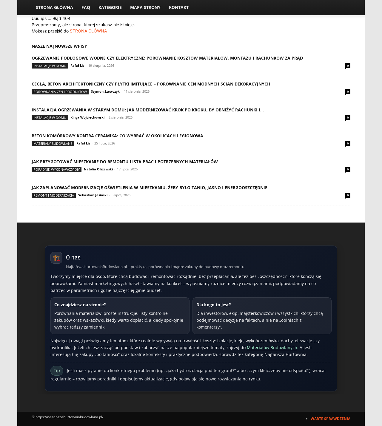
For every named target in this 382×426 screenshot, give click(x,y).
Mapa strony (145, 7)
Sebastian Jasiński (92, 195)
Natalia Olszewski (98, 169)
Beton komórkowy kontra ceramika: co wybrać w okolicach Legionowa (117, 136)
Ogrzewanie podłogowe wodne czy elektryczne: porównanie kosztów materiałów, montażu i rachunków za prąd (167, 58)
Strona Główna (54, 7)
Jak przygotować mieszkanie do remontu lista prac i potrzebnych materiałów (125, 161)
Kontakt (179, 7)
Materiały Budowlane (52, 143)
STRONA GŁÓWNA (88, 30)
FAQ (85, 7)
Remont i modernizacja (53, 195)
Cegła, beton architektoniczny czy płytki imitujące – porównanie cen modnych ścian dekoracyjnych (151, 84)
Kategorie (110, 7)
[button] (343, 8)
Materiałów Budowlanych (272, 347)
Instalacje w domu (49, 65)
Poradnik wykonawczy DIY (56, 169)
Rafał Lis (77, 65)
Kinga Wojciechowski (87, 117)
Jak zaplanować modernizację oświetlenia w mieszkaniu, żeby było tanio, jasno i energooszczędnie (149, 187)
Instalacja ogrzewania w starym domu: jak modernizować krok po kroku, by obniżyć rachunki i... (148, 110)
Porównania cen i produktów (60, 91)
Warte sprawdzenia (330, 418)
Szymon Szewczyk (105, 91)
